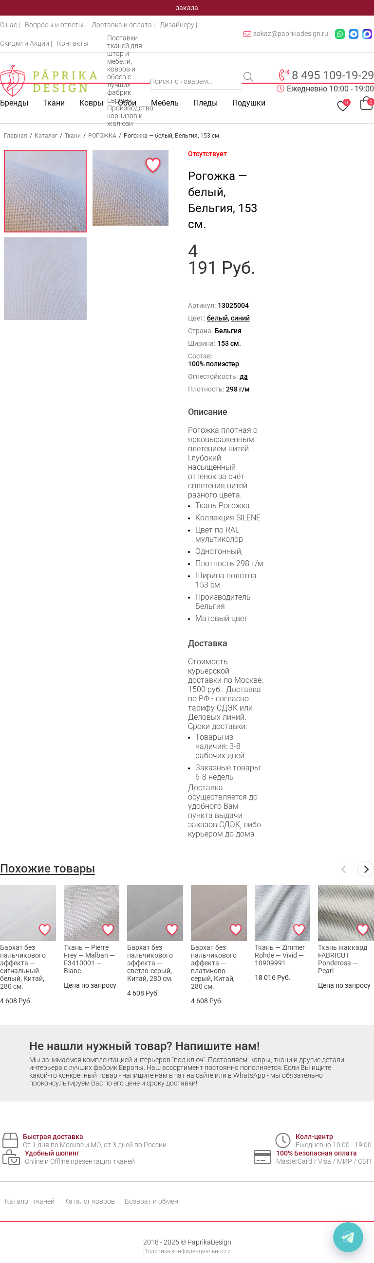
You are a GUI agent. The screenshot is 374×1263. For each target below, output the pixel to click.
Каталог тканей (30, 1201)
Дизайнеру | (178, 25)
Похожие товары (47, 868)
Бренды (14, 102)
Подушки (248, 102)
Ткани (73, 135)
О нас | (10, 25)
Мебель (165, 102)
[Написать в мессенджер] (348, 1237)
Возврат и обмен (151, 1201)
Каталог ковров (89, 1201)
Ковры (91, 102)
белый (217, 318)
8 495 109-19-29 (333, 75)
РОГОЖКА (102, 135)
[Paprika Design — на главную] (48, 80)
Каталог (46, 135)
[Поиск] (249, 78)
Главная (15, 135)
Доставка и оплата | (123, 25)
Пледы (205, 102)
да (244, 376)
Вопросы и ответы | (56, 25)
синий (240, 318)
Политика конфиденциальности (187, 1251)
